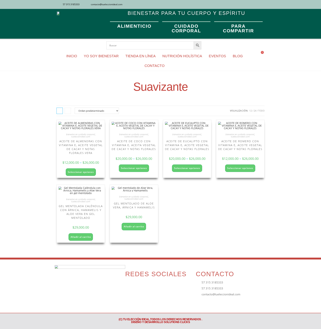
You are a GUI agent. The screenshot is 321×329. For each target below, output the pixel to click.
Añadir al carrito (81, 236)
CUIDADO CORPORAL (186, 28)
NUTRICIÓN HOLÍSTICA (182, 56)
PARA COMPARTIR (238, 28)
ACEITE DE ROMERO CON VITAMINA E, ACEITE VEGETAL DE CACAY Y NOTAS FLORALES (240, 145)
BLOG (238, 56)
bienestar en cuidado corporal (80, 134)
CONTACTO (155, 66)
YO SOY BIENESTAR (101, 56)
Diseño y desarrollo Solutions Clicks (160, 322)
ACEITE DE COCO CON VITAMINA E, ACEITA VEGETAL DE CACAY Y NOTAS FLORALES (134, 145)
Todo (261, 110)
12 (250, 110)
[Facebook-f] (129, 285)
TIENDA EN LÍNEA (140, 56)
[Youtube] (262, 4)
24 (255, 110)
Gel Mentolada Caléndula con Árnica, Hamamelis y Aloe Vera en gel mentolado (81, 212)
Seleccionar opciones (81, 172)
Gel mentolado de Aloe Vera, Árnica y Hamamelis (134, 205)
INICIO (71, 56)
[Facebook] (249, 4)
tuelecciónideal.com (80, 136)
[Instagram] (255, 4)
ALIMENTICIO (134, 26)
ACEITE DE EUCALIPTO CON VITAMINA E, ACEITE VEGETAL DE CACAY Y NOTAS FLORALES (187, 145)
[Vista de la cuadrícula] (59, 111)
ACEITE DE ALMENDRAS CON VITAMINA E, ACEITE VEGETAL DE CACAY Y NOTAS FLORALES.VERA (81, 147)
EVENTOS (217, 56)
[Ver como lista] (68, 111)
